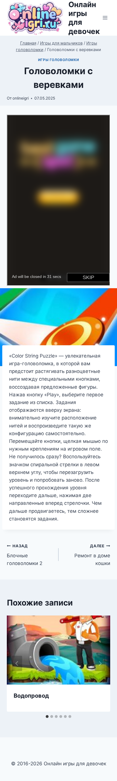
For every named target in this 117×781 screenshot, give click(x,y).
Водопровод (31, 695)
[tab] (47, 716)
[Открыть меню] (105, 17)
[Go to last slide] (17, 663)
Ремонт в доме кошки (92, 555)
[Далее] (100, 663)
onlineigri (20, 98)
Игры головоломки (58, 60)
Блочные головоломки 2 (24, 555)
